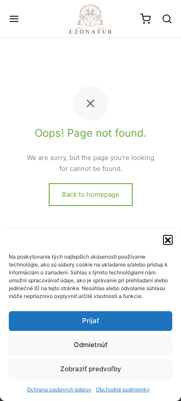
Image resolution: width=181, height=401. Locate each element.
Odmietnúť (91, 345)
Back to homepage (90, 194)
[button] (167, 239)
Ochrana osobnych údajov (59, 389)
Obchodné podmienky (123, 389)
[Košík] (145, 19)
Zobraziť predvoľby (90, 369)
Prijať (90, 320)
